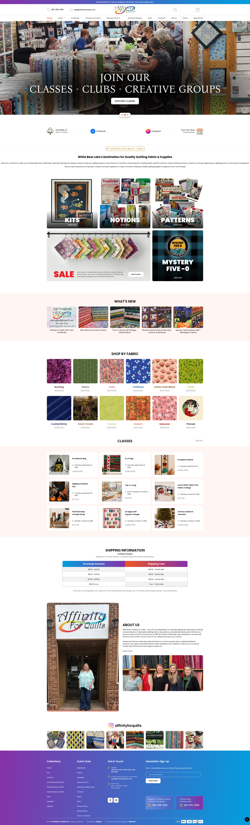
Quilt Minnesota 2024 (55, 782)
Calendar (75, 18)
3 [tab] (128, 115)
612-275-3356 (191, 805)
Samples (50, 801)
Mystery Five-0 (113, 18)
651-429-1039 (57, 9)
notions (170, 163)
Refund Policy (82, 811)
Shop (60, 18)
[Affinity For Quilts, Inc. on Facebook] (110, 800)
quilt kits (156, 163)
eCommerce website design (115, 822)
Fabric (49, 768)
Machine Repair (135, 18)
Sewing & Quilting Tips (86, 787)
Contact (161, 18)
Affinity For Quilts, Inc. (60, 822)
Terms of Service (83, 816)
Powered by (91, 822)
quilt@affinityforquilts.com (84, 10)
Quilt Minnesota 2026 (55, 792)
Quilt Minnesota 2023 (55, 787)
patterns (163, 163)
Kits (48, 773)
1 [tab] (122, 115)
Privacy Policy (82, 806)
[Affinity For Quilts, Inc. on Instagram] (116, 800)
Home (49, 18)
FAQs (185, 18)
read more (127, 651)
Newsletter (198, 18)
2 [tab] (125, 115)
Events (79, 773)
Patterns (50, 777)
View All (199, 440)
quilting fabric (147, 163)
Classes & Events (93, 18)
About (174, 18)
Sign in (186, 10)
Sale (150, 18)
